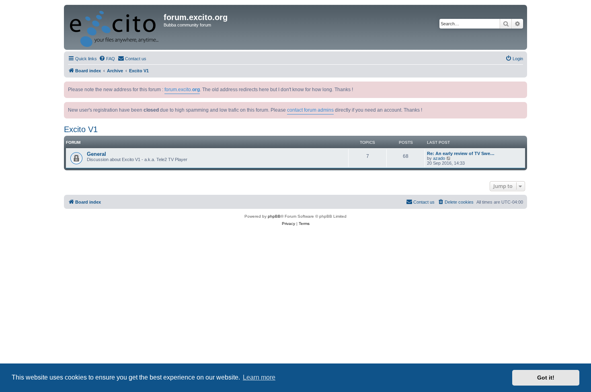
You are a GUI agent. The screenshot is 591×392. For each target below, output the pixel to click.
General (96, 154)
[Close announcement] (521, 86)
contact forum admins (310, 110)
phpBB (274, 216)
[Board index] (115, 27)
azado (439, 158)
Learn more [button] (259, 377)
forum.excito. (182, 89)
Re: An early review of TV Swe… (461, 153)
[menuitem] (107, 58)
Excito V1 (81, 129)
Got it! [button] (545, 377)
